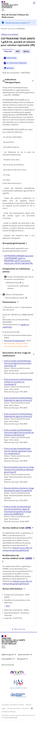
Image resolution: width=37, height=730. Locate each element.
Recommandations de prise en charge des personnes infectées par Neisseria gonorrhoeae (19, 469)
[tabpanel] (18, 339)
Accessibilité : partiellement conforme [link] (13, 705)
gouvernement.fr (24, 654)
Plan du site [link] (25, 708)
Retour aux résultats (10, 34)
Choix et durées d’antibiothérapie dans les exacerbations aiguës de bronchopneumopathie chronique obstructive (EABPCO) (17, 510)
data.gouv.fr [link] (21, 659)
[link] (18, 15)
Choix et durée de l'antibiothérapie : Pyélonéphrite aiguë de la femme (18, 399)
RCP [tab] (17, 51)
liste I (8, 606)
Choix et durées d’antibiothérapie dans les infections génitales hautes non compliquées (18, 451)
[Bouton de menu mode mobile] (34, 3)
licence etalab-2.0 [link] (10, 717)
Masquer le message (33, 22)
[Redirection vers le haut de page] (33, 81)
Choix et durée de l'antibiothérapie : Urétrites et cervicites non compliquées (18, 381)
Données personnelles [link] (13, 708)
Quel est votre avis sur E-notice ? (16, 23)
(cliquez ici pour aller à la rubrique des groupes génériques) (17, 549)
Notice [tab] (26, 51)
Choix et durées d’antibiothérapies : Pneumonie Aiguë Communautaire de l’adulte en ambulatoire (19, 432)
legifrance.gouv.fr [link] (8, 654)
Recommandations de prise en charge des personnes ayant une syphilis (19, 489)
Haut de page (19, 629)
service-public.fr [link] (7, 659)
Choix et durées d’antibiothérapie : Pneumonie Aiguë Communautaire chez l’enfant (17, 363)
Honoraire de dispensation (14, 340)
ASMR (28, 558)
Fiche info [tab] (8, 51)
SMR (28, 527)
